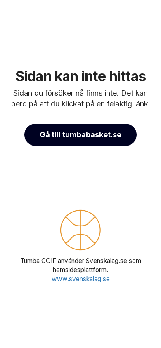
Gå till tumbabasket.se (80, 134)
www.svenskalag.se (81, 279)
